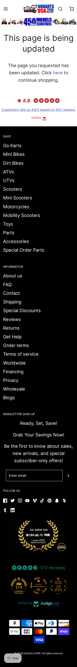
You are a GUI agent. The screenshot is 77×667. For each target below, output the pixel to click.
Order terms (16, 345)
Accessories (16, 241)
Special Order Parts (23, 250)
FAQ (7, 284)
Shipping (12, 301)
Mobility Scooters (21, 215)
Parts (8, 232)
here (58, 72)
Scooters (12, 189)
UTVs (9, 180)
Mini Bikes (14, 154)
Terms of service (20, 354)
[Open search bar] (60, 8)
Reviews (12, 319)
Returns (11, 328)
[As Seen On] (38, 536)
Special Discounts (22, 310)
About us (12, 275)
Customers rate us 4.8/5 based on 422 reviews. (39, 110)
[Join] (68, 475)
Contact (11, 293)
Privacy (10, 380)
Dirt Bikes (13, 163)
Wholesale (14, 389)
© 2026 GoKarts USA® (27, 653)
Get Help (12, 336)
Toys (8, 224)
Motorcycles (16, 206)
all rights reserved (52, 653)
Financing (13, 371)
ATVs (8, 171)
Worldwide (14, 363)
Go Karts (12, 145)
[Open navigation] (5, 8)
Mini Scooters (17, 197)
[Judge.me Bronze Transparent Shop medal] (38, 585)
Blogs (9, 397)
